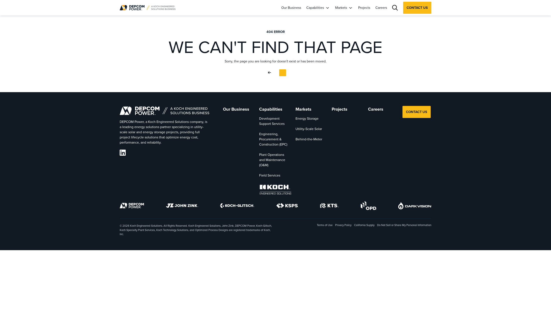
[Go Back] (270, 72)
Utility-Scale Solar (309, 128)
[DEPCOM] (132, 206)
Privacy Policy (343, 225)
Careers (381, 7)
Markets (341, 7)
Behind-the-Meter (309, 139)
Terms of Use (325, 225)
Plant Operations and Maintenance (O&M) (272, 159)
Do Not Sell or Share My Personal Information (404, 225)
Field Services (269, 175)
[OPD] (369, 206)
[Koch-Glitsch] (237, 206)
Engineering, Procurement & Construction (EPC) (273, 139)
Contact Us (417, 7)
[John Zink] (182, 206)
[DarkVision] (414, 206)
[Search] (395, 8)
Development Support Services (272, 121)
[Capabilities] (327, 8)
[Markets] (350, 8)
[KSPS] (287, 206)
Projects (364, 7)
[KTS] (329, 206)
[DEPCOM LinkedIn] (123, 152)
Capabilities (315, 7)
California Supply (364, 225)
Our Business (291, 7)
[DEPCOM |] (148, 8)
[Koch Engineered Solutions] (275, 190)
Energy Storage (307, 118)
